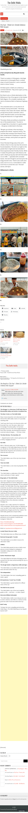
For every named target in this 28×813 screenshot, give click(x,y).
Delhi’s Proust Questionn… (15, 780)
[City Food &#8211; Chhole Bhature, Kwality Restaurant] (18, 334)
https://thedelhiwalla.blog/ (7, 522)
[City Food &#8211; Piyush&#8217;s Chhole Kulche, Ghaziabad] (6, 350)
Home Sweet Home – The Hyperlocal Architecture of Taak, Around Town (12, 379)
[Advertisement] (14, 678)
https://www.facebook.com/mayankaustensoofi (13, 525)
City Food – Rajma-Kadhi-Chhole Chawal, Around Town (5, 340)
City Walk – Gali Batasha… (19, 783)
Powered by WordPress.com (12, 809)
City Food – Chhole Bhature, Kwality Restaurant (17, 340)
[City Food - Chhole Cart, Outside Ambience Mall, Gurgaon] (14, 56)
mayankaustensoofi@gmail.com (13, 528)
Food (7, 21)
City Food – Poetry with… (19, 772)
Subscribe (22, 810)
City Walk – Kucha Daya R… (19, 776)
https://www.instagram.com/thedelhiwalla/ (11, 523)
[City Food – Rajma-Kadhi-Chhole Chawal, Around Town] (6, 334)
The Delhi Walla (9, 30)
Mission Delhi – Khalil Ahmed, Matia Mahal (10, 372)
